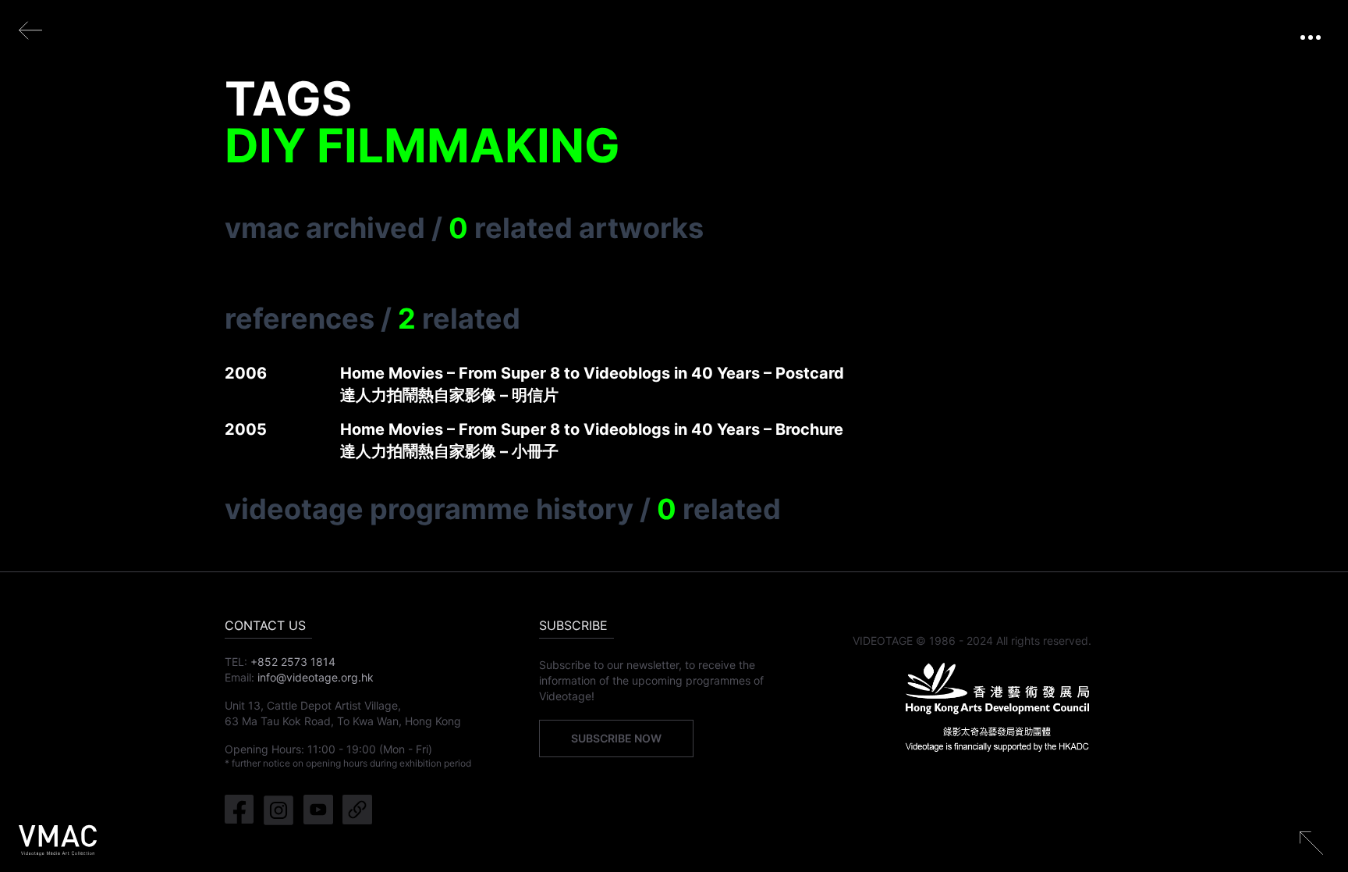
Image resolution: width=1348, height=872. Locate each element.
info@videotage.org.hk (315, 677)
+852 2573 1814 (292, 661)
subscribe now (616, 738)
